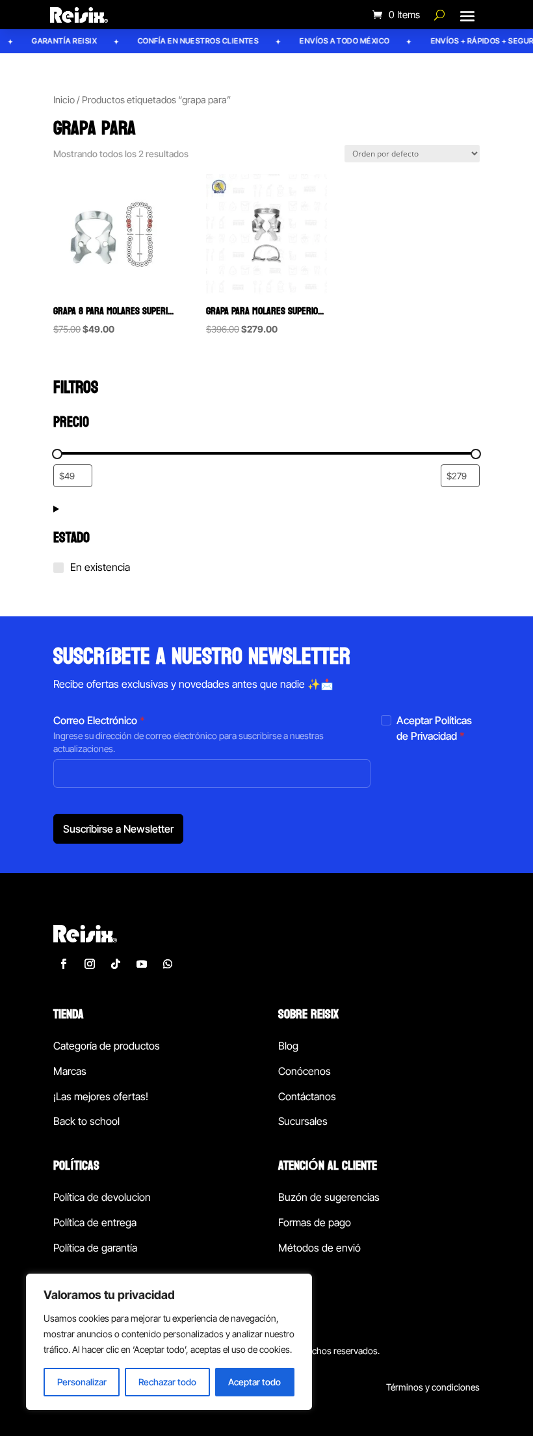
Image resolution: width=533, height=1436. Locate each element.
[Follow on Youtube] (141, 963)
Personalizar (82, 1381)
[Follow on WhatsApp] (167, 963)
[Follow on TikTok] (115, 963)
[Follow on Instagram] (89, 963)
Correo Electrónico (99, 720)
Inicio (64, 100)
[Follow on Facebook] (63, 963)
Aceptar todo (254, 1381)
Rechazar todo (167, 1381)
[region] (169, 1342)
